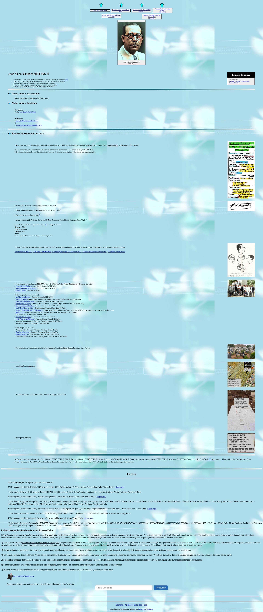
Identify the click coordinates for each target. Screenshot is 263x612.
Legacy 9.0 (141, 609)
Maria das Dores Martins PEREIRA (29, 125)
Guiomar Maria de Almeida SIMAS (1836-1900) (162, 10)
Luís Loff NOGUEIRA (28, 112)
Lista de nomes (140, 605)
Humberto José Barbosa (116, 252)
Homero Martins (22, 334)
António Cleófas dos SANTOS (27, 121)
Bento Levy (20, 312)
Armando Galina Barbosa (25, 301)
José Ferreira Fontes (23, 297)
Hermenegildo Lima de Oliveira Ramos (67, 252)
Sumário (119, 605)
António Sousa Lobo (23, 317)
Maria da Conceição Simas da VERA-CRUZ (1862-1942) (152, 16)
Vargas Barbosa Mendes (25, 306)
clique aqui (119, 487)
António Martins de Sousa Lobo (94, 252)
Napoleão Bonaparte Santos (26, 288)
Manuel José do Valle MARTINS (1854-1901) (111, 16)
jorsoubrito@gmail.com (23, 576)
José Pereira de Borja (23, 304)
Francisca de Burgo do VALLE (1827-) (120, 10)
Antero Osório (20, 290)
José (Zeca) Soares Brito (25, 308)
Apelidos (128, 605)
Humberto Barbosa (23, 332)
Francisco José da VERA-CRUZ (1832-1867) (142, 10)
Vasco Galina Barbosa (24, 286)
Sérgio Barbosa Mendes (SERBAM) (29, 310)
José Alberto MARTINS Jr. (100, 10)
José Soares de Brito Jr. (23, 252)
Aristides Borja (21, 299)
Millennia (150, 609)
